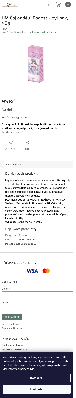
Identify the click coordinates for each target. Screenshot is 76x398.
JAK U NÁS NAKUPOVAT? (14, 349)
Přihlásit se (12, 317)
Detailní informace (11, 132)
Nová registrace (10, 324)
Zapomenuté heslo (12, 328)
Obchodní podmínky (12, 345)
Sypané (23, 235)
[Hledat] (49, 4)
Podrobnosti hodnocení (44, 32)
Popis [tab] (8, 165)
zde (32, 369)
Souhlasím (36, 389)
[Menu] (68, 4)
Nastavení (36, 378)
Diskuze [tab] (17, 165)
